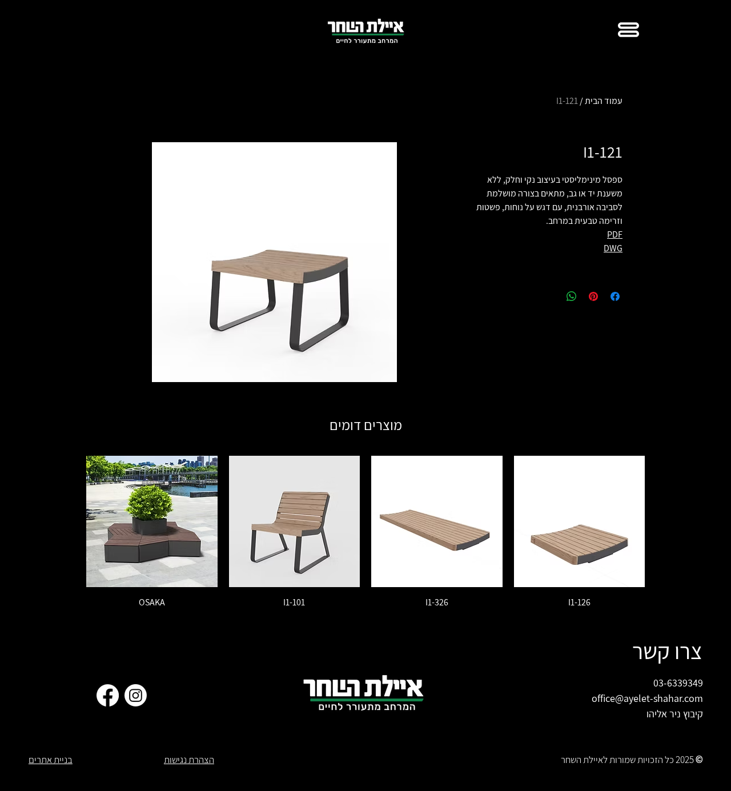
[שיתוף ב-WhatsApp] (572, 296)
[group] (365, 532)
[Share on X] (550, 296)
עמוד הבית (603, 101)
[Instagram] (135, 695)
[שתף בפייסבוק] (615, 296)
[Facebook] (108, 695)
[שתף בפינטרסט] (593, 296)
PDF (614, 234)
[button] (628, 29)
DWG (613, 248)
